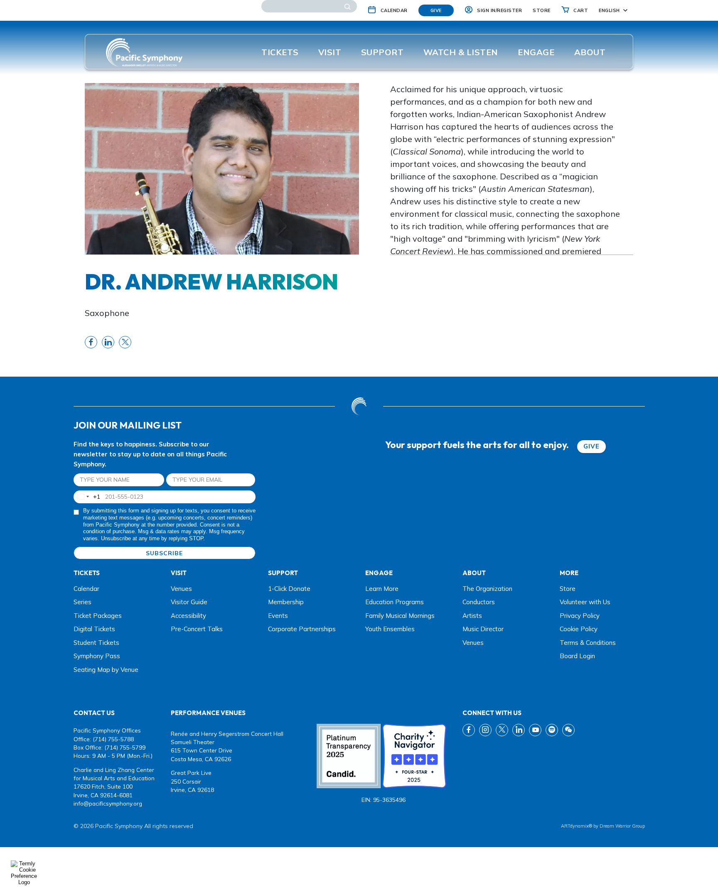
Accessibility (188, 616)
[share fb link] (91, 342)
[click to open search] (347, 6)
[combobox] (87, 497)
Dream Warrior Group (622, 826)
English (609, 10)
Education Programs (394, 602)
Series (82, 602)
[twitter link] (502, 730)
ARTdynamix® (576, 826)
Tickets (280, 52)
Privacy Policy (580, 616)
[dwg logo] (359, 406)
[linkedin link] (518, 730)
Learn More (381, 589)
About (590, 52)
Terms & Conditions (588, 643)
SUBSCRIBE (164, 553)
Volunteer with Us (585, 602)
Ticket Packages (98, 616)
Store (567, 589)
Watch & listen (460, 52)
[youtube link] (535, 730)
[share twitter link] (125, 342)
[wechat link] (568, 730)
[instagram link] (485, 730)
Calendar (86, 589)
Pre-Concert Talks (197, 629)
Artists (472, 616)
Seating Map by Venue (106, 670)
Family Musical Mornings (400, 616)
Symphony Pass (97, 656)
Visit (330, 52)
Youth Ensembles (390, 629)
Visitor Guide (189, 602)
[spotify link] (552, 730)
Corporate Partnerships (302, 629)
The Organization (487, 589)
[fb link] (468, 730)
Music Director (483, 629)
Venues (181, 589)
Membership (286, 602)
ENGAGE (536, 52)
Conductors (478, 602)
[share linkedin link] (108, 342)
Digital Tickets (94, 629)
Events (278, 616)
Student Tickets (96, 643)
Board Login (577, 656)
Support (382, 52)
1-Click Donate (289, 589)
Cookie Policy (579, 629)
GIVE (591, 446)
